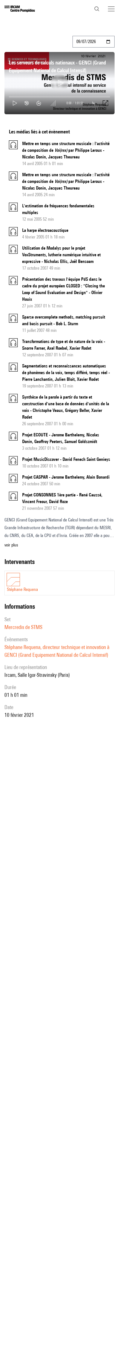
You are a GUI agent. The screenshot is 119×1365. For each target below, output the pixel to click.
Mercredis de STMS (23, 627)
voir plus (11, 545)
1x (93, 103)
